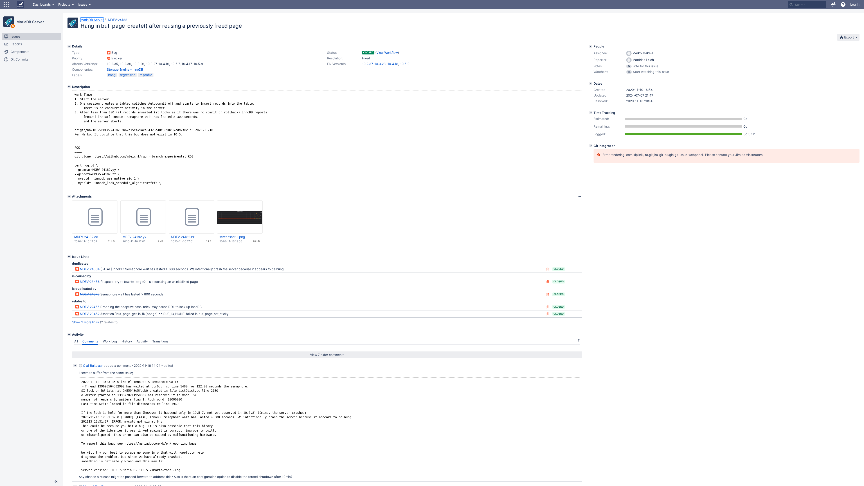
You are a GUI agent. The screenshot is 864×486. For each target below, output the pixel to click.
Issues (82, 4)
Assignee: (601, 53)
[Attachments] (69, 196)
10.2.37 (367, 64)
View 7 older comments (327, 355)
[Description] (69, 86)
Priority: (77, 58)
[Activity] (69, 334)
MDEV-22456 (89, 307)
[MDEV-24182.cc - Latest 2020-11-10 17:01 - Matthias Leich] (95, 217)
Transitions (160, 341)
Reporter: (600, 60)
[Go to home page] (20, 4)
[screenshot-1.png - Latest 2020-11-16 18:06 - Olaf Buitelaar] (239, 217)
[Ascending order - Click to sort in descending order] (578, 340)
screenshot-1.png (232, 237)
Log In (855, 4)
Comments (90, 341)
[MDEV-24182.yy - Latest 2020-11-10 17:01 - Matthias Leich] (143, 217)
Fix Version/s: (336, 64)
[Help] (843, 4)
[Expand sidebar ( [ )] (56, 481)
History (127, 341)
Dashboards (42, 4)
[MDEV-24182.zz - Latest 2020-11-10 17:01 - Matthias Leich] (191, 217)
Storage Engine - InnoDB (125, 69)
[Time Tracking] (590, 112)
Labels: (77, 75)
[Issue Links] (69, 256)
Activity (142, 341)
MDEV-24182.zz (183, 237)
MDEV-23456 (90, 282)
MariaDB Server (30, 22)
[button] (6, 4)
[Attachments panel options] (579, 196)
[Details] (69, 46)
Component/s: (82, 69)
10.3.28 (380, 64)
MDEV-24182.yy (134, 237)
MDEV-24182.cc (86, 237)
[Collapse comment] (75, 365)
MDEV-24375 (89, 294)
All (76, 341)
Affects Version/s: (85, 64)
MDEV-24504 (90, 269)
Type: (76, 52)
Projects (64, 4)
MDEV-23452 (89, 314)
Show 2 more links (85, 322)
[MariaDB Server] (8, 21)
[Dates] (590, 83)
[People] (590, 46)
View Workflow (387, 52)
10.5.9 (405, 64)
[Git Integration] (590, 145)
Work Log (110, 341)
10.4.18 (392, 64)
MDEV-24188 (117, 20)
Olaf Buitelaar (93, 365)
